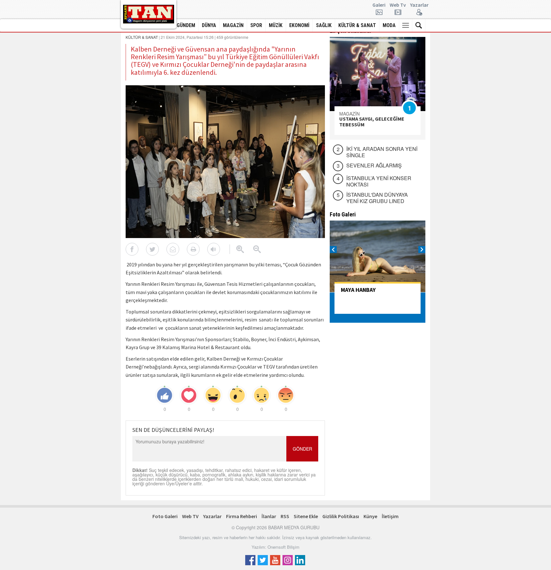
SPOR (256, 25)
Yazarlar (419, 5)
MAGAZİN (233, 25)
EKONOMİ (299, 25)
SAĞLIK (324, 25)
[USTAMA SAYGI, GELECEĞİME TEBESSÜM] (377, 74)
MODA (389, 25)
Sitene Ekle (306, 516)
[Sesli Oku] (213, 249)
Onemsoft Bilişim (283, 547)
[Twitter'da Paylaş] (152, 249)
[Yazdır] (193, 249)
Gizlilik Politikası (340, 516)
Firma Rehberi (241, 516)
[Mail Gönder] (172, 249)
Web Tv (398, 5)
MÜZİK (276, 25)
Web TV (190, 516)
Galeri (379, 5)
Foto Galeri (165, 516)
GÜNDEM (186, 25)
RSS (285, 516)
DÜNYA (209, 25)
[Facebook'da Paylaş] (132, 249)
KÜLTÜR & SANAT (357, 25)
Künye (370, 516)
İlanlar (268, 516)
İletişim (390, 516)
